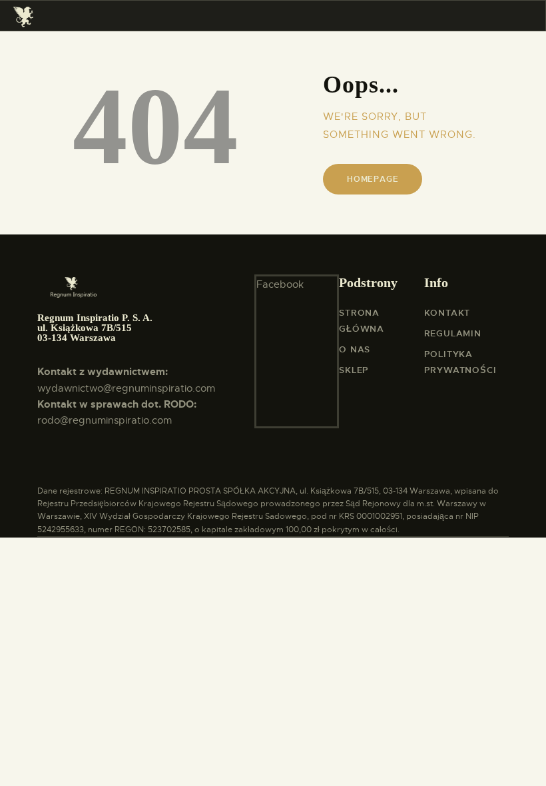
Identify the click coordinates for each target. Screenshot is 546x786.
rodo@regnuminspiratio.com (104, 420)
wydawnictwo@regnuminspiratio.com (126, 388)
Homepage (372, 179)
